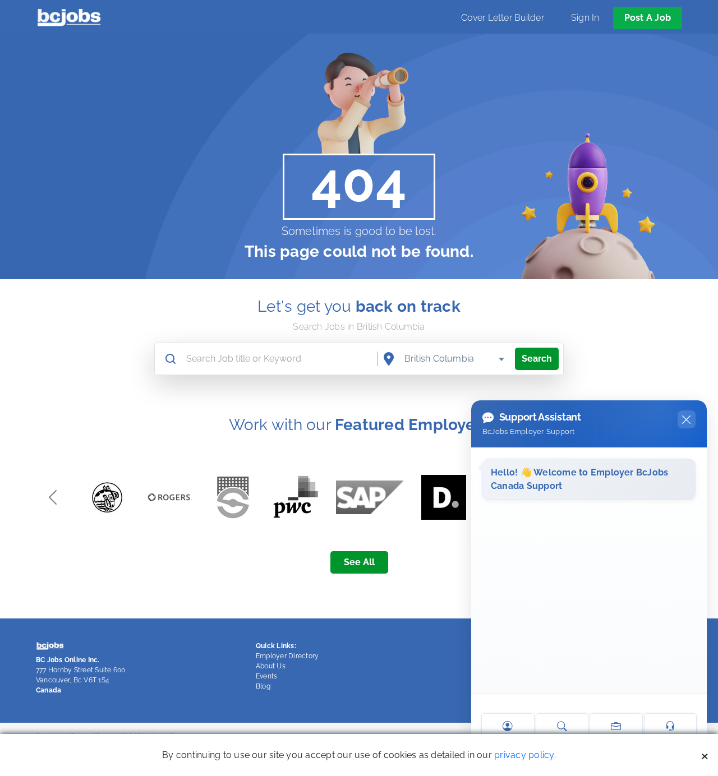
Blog (263, 686)
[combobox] (455, 359)
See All (359, 562)
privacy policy (524, 755)
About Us (271, 666)
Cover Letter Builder (502, 17)
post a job (647, 17)
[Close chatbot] (687, 419)
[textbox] (455, 359)
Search (537, 358)
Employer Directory (287, 656)
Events (266, 676)
